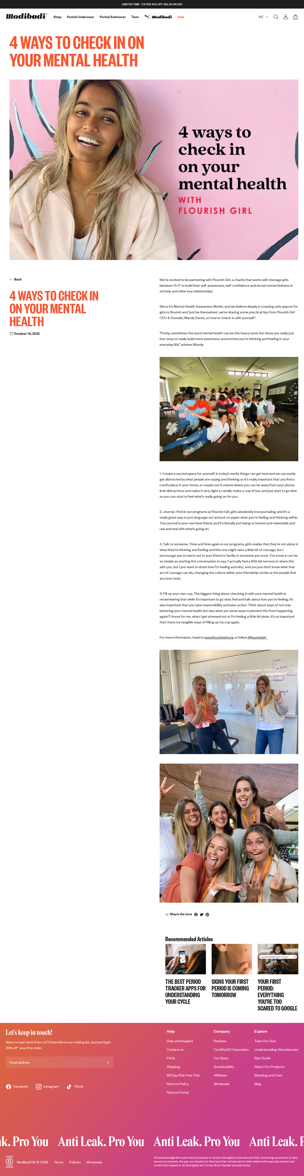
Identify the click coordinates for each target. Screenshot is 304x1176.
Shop (57, 17)
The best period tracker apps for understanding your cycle (185, 991)
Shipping (173, 1066)
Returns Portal (178, 1092)
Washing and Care (268, 1075)
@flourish (254, 637)
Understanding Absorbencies (276, 1049)
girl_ (264, 637)
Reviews (220, 1041)
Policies (75, 1162)
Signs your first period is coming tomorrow (230, 988)
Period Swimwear (113, 17)
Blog (257, 1083)
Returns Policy (178, 1083)
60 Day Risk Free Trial (183, 1075)
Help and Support (180, 1041)
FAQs (171, 1058)
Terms (58, 1162)
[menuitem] (161, 16)
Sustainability (224, 1066)
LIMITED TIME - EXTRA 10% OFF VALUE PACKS (152, 4)
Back (18, 279)
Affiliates (220, 1075)
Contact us (175, 1049)
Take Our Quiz (265, 1041)
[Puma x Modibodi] (161, 16)
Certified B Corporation (231, 1049)
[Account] (286, 17)
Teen (135, 17)
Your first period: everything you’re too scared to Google (277, 994)
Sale (181, 17)
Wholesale (221, 1083)
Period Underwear (80, 17)
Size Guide (262, 1058)
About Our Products (269, 1066)
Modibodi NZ (26, 1162)
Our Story (221, 1058)
